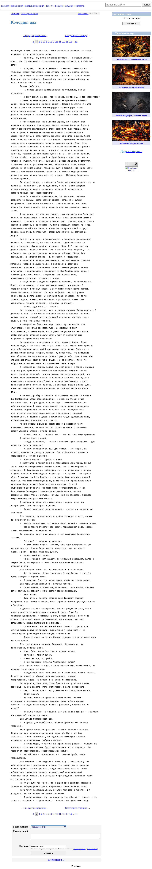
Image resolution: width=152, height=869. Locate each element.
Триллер (15, 13)
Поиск (146, 4)
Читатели (79, 6)
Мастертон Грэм (29, 13)
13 (67, 41)
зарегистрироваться (79, 849)
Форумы (58, 6)
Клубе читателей (92, 849)
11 (60, 41)
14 (70, 41)
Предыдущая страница (34, 35)
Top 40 (49, 6)
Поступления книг (34, 6)
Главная (5, 6)
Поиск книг (17, 6)
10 (56, 41)
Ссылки (69, 6)
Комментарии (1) (56, 859)
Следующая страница (76, 35)
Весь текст (83, 13)
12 (63, 41)
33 (76, 41)
